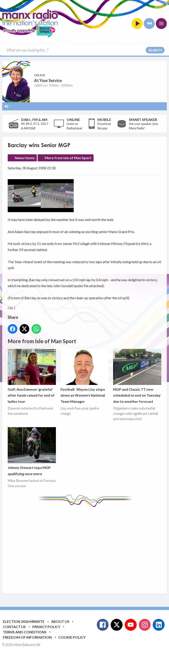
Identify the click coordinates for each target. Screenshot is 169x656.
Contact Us (14, 627)
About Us (60, 621)
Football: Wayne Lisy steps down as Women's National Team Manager (83, 395)
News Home (25, 158)
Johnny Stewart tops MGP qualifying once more (29, 470)
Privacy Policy (46, 627)
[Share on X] (24, 329)
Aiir (38, 645)
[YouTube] (131, 625)
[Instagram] (145, 625)
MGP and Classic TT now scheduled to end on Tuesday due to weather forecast (137, 395)
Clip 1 (11, 308)
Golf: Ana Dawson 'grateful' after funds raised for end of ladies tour (31, 395)
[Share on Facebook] (12, 329)
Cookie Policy (72, 637)
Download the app (104, 126)
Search (155, 50)
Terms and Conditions (24, 632)
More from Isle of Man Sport (68, 158)
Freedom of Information (27, 637)
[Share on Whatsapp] (36, 329)
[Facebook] (103, 625)
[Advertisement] (88, 547)
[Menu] (161, 23)
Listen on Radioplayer (74, 126)
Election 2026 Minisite (23, 621)
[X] (117, 625)
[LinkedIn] (159, 625)
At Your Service (48, 80)
